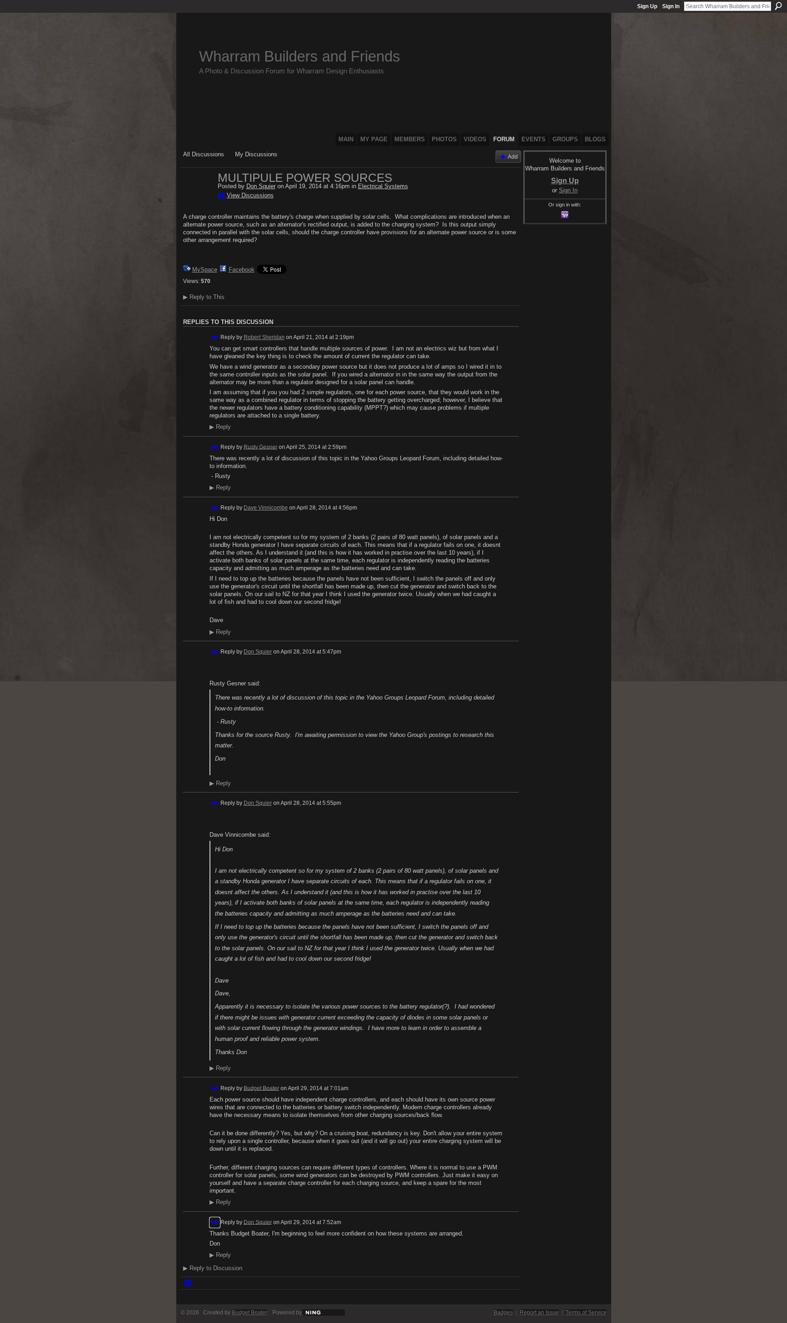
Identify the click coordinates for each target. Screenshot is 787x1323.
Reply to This (204, 296)
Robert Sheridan (264, 337)
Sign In (671, 6)
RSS (188, 1283)
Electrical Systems (383, 186)
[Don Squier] (197, 197)
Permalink (214, 337)
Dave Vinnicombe (266, 507)
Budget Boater (261, 1088)
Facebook (242, 269)
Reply (220, 427)
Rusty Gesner (260, 446)
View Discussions (250, 195)
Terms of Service (586, 1312)
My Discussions (256, 154)
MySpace (204, 269)
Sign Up (647, 6)
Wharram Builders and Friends (299, 56)
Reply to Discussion (212, 1268)
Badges (503, 1312)
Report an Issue (539, 1312)
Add (513, 157)
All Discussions (203, 154)
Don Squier (261, 186)
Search (778, 6)
